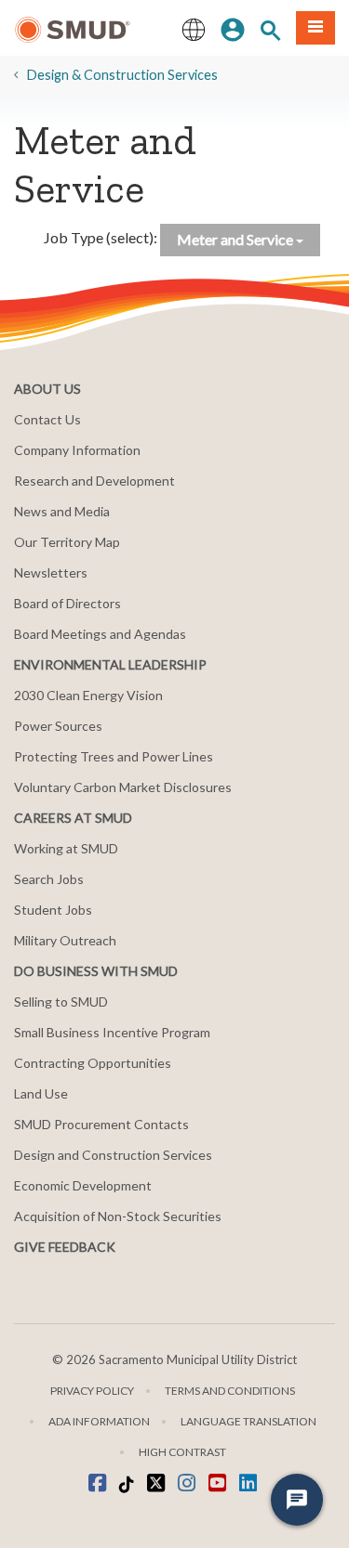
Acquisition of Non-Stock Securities (117, 1216)
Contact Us (47, 419)
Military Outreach (65, 940)
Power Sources (58, 726)
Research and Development (94, 480)
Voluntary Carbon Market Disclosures (123, 787)
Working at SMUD (66, 848)
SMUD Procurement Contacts (101, 1124)
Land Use (41, 1093)
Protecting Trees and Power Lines (113, 756)
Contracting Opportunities (92, 1063)
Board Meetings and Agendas (100, 634)
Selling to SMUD (61, 1001)
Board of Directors (67, 603)
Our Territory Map (67, 542)
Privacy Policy (92, 1391)
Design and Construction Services (113, 1155)
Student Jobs (53, 909)
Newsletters (50, 572)
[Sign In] (233, 28)
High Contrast (182, 1452)
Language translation (248, 1421)
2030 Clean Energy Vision (88, 695)
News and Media (62, 511)
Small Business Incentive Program (112, 1032)
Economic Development (83, 1185)
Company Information (77, 450)
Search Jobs (49, 879)
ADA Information (99, 1421)
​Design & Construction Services (122, 75)
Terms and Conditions (230, 1391)
